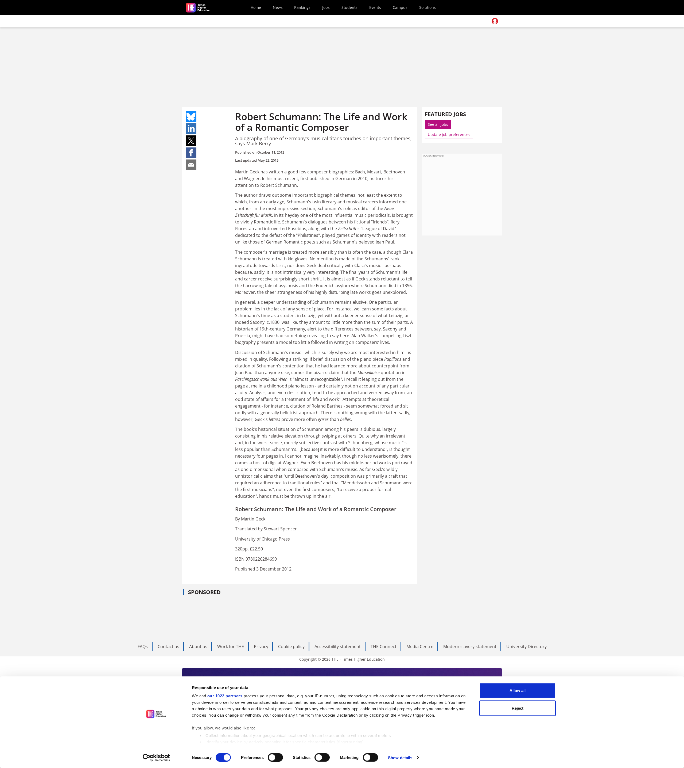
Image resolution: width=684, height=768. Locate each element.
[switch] (275, 757)
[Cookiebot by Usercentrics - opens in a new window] (156, 758)
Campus (400, 7)
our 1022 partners (225, 696)
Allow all (518, 690)
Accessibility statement (337, 646)
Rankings (302, 7)
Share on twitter (191, 140)
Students (349, 7)
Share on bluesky (191, 116)
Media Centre (419, 646)
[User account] (495, 21)
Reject (517, 708)
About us (198, 646)
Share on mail (191, 164)
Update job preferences (449, 134)
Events (375, 7)
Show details (400, 757)
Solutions (427, 7)
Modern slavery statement (469, 646)
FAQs (143, 646)
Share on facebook (191, 152)
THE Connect (384, 646)
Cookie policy (291, 646)
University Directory (526, 646)
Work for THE (230, 646)
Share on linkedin (191, 128)
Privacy (261, 646)
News (278, 7)
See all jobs (438, 124)
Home (256, 7)
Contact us (168, 646)
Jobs (326, 7)
